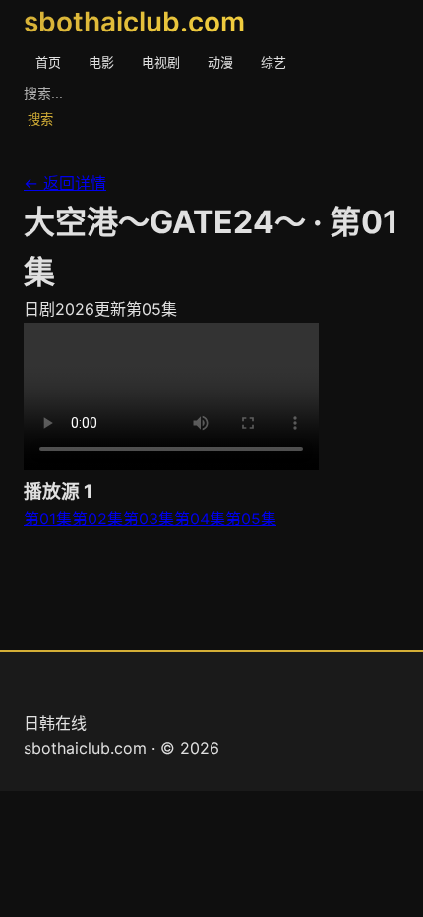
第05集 (250, 518)
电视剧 (161, 62)
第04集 (199, 518)
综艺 (273, 62)
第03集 (148, 518)
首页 (48, 62)
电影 (101, 62)
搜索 (40, 119)
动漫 (220, 62)
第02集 (97, 518)
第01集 (48, 518)
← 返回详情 (65, 183)
